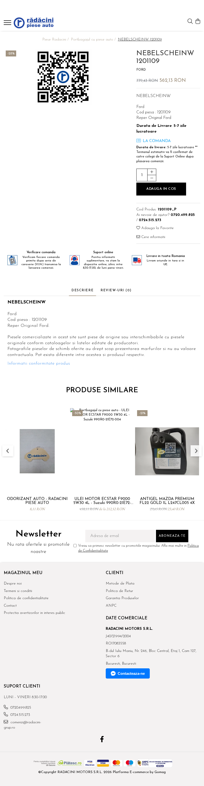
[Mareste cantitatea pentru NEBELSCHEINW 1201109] (151, 172)
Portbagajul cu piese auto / (94, 40)
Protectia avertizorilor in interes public (34, 613)
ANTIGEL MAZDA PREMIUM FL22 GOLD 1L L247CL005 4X (167, 501)
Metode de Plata (120, 584)
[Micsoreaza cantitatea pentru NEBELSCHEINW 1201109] (151, 178)
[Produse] (8, 24)
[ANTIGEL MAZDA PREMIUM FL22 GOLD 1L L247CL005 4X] (167, 451)
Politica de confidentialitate (26, 598)
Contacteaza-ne (131, 673)
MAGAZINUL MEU (23, 573)
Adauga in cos (161, 189)
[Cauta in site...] (190, 22)
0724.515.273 (19, 715)
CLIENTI (114, 573)
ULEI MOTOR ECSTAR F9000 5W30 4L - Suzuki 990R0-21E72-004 (102, 501)
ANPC (111, 606)
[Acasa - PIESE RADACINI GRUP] (33, 22)
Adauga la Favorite (157, 228)
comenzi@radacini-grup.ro (22, 725)
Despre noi (13, 584)
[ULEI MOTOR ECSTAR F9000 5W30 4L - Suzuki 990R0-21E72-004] (102, 451)
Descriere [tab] (82, 290)
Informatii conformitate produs (38, 363)
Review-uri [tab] (116, 290)
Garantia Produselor (122, 598)
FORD (141, 69)
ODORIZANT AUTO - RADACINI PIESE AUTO (37, 501)
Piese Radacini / (56, 40)
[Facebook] (102, 740)
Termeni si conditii (18, 591)
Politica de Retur (119, 591)
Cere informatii (152, 237)
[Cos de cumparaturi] (197, 22)
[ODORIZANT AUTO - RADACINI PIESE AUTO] (37, 451)
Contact (10, 606)
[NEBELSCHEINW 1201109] (63, 77)
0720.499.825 (20, 708)
